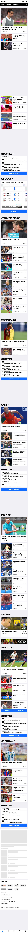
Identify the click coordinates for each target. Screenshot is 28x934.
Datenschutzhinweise (6, 895)
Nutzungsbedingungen (6, 899)
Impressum (3, 892)
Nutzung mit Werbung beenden (8, 901)
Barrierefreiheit (4, 903)
